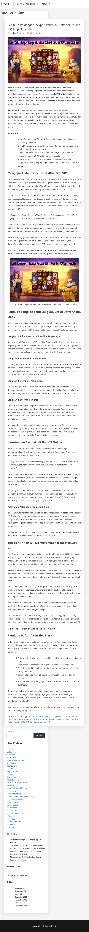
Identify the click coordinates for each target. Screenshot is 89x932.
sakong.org (11, 768)
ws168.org (11, 752)
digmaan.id (11, 777)
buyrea (40, 33)
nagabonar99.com (14, 771)
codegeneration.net (15, 760)
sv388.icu (10, 827)
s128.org (10, 749)
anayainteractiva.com (15, 793)
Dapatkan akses (17, 461)
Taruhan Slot (19, 722)
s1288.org (10, 819)
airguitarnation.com (15, 799)
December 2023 (21, 897)
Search (9, 731)
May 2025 (18, 894)
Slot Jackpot (39, 719)
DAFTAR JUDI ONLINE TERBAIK (26, 3)
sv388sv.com (11, 810)
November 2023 (21, 900)
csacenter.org (12, 805)
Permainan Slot (26, 719)
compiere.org (12, 802)
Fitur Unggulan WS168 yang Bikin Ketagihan (27, 848)
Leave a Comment (42, 722)
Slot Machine (68, 719)
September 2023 (21, 906)
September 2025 (21, 891)
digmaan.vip (11, 766)
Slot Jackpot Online (53, 719)
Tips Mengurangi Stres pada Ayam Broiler (26, 845)
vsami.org (10, 754)
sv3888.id (10, 816)
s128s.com (11, 791)
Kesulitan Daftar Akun (58, 716)
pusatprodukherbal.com (17, 782)
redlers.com (11, 807)
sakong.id (10, 774)
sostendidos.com (14, 821)
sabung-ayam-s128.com (16, 788)
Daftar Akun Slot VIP (39, 716)
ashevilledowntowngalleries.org (20, 796)
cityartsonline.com (14, 813)
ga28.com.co (12, 785)
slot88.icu (10, 824)
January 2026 (20, 888)
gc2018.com (11, 757)
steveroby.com (12, 780)
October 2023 (20, 903)
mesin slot (57, 199)
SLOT (19, 716)
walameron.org (13, 763)
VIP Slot (29, 722)
